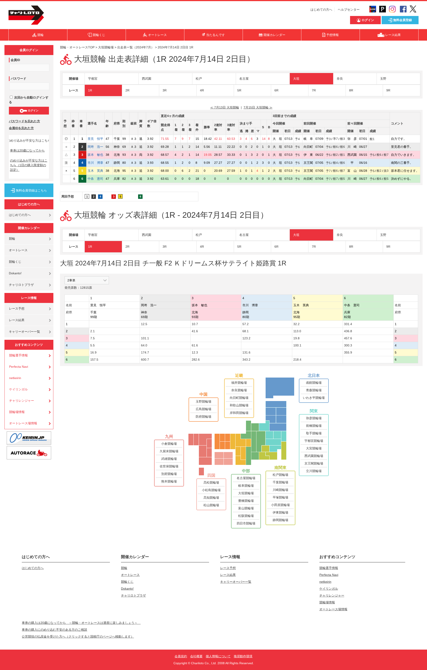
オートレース (18, 250)
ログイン (32, 110)
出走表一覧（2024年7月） (135, 47)
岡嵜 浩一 (95, 146)
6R (276, 90)
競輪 (12, 238)
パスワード (18, 78)
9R (388, 90)
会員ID (15, 60)
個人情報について (218, 656)
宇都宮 (92, 78)
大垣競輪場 (106, 47)
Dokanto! (15, 273)
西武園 (146, 78)
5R (239, 90)
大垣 (296, 78)
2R (127, 90)
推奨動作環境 (243, 656)
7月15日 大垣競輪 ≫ (258, 107)
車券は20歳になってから (27, 150)
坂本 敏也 (95, 154)
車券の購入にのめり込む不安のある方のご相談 (54, 629)
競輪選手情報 (18, 355)
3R (165, 90)
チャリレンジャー (21, 400)
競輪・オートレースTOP (77, 47)
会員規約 (181, 656)
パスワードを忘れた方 (24, 121)
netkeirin (15, 378)
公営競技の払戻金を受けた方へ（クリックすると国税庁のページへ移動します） (78, 636)
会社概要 (196, 656)
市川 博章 (95, 162)
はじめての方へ (321, 9)
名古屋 (244, 78)
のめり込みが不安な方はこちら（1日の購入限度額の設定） (28, 165)
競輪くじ (15, 261)
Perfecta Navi (18, 366)
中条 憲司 (95, 178)
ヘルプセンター (349, 9)
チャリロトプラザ (21, 285)
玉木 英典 (95, 170)
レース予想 (16, 308)
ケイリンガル (18, 389)
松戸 (199, 78)
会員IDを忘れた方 (21, 128)
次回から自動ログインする (28, 100)
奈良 (340, 78)
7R (314, 90)
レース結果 (16, 320)
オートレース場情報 (23, 423)
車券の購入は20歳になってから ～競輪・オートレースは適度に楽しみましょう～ (81, 623)
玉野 (383, 78)
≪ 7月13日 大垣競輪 (224, 107)
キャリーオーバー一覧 (24, 331)
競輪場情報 (17, 412)
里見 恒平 (95, 138)
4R (202, 90)
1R (90, 90)
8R (351, 90)
